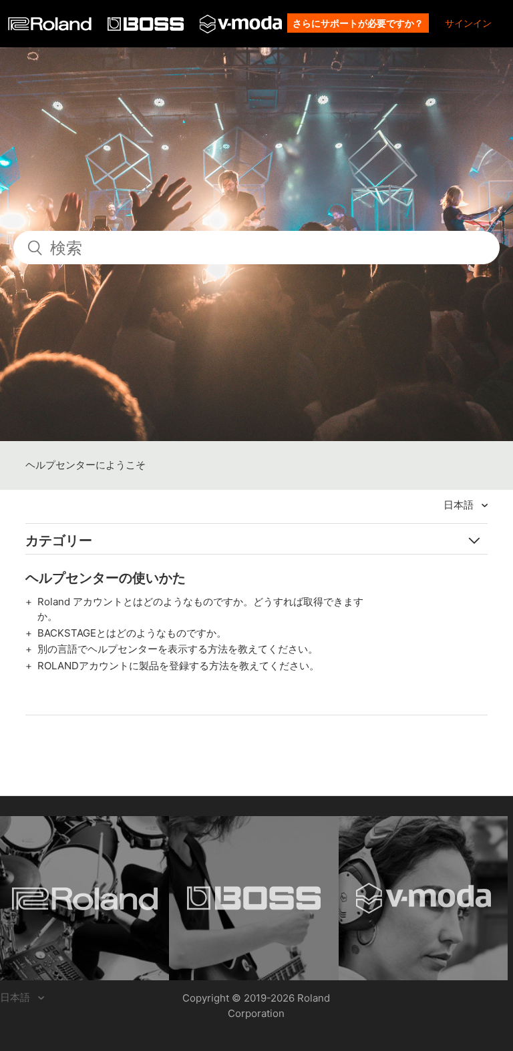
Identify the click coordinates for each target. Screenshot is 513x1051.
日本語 (460, 504)
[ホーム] (51, 27)
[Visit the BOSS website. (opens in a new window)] (253, 898)
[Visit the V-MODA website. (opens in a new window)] (423, 898)
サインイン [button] (468, 23)
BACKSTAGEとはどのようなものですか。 (131, 633)
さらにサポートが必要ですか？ (358, 23)
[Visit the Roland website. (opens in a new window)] (84, 898)
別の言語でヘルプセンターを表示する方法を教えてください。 (177, 649)
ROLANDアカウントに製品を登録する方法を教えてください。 (178, 665)
